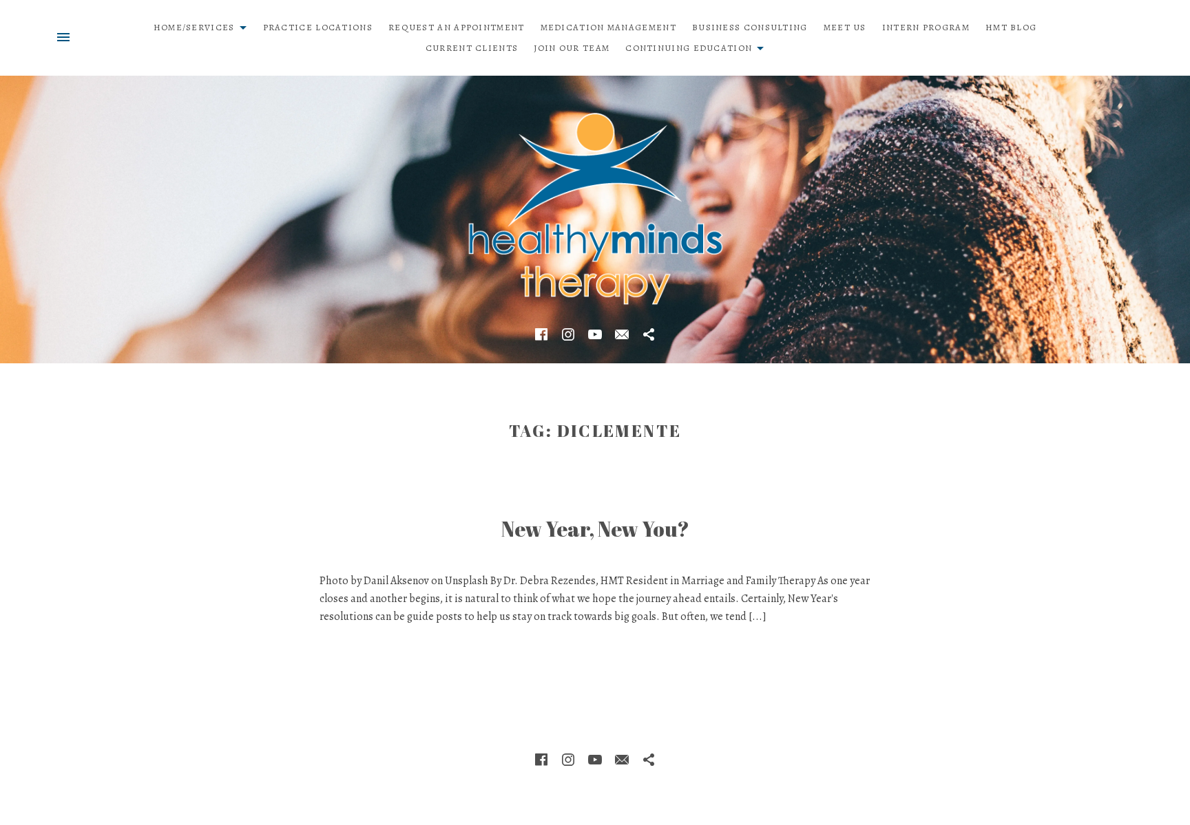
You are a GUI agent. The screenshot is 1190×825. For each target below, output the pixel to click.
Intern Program (926, 27)
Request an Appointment (456, 27)
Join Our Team (571, 48)
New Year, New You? (595, 529)
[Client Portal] (648, 334)
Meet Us (845, 27)
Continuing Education (698, 46)
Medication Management (608, 27)
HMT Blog (1010, 27)
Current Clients (472, 48)
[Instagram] (568, 334)
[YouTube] (595, 334)
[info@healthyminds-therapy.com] (622, 334)
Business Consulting (750, 27)
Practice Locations (318, 27)
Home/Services (204, 25)
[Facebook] (541, 334)
